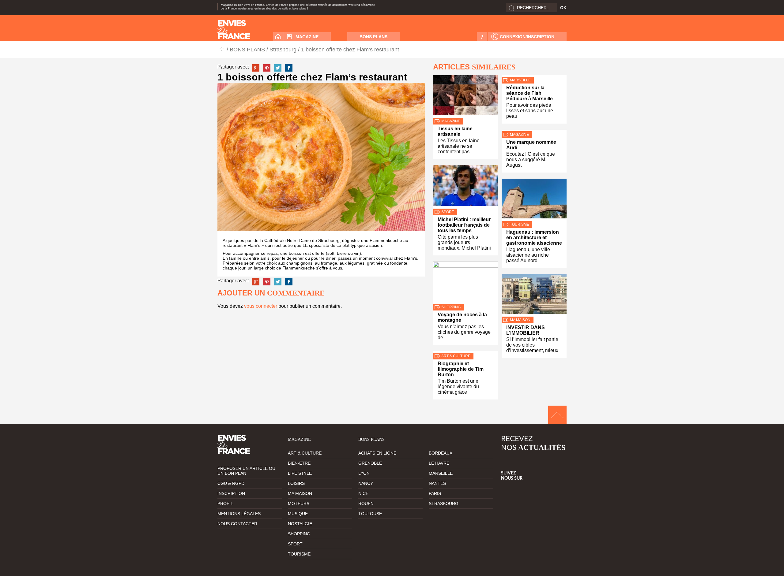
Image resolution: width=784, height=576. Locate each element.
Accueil (278, 36)
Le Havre (439, 463)
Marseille (520, 80)
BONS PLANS (373, 36)
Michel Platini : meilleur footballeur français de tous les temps (464, 225)
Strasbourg (283, 49)
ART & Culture (455, 356)
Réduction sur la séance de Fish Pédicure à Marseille (529, 93)
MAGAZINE (307, 36)
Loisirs (296, 483)
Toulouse (370, 513)
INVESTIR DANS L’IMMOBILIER (525, 330)
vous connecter (260, 306)
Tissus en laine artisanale (455, 131)
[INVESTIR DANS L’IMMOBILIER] (534, 295)
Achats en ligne (377, 453)
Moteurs (298, 503)
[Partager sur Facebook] (288, 68)
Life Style (300, 473)
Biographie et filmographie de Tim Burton (461, 369)
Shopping (451, 307)
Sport (447, 212)
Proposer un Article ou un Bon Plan (246, 471)
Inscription (231, 493)
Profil (225, 503)
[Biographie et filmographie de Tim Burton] (465, 352)
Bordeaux (440, 453)
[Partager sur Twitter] (277, 68)
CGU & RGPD (230, 483)
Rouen (366, 503)
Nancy (365, 483)
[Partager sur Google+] (255, 68)
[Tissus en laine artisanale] (465, 96)
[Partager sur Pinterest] (266, 68)
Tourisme (519, 224)
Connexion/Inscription (527, 36)
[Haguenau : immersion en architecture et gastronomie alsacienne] (534, 200)
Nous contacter (237, 523)
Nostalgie (300, 523)
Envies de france (233, 29)
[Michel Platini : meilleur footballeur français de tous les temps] (465, 187)
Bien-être (299, 463)
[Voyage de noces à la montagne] (465, 283)
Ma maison (520, 320)
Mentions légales (239, 513)
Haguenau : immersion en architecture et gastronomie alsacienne (534, 237)
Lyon (364, 473)
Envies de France (222, 49)
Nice (363, 493)
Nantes (437, 483)
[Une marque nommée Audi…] (534, 130)
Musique (298, 513)
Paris (435, 493)
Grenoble (370, 463)
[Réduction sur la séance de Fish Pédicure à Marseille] (534, 76)
